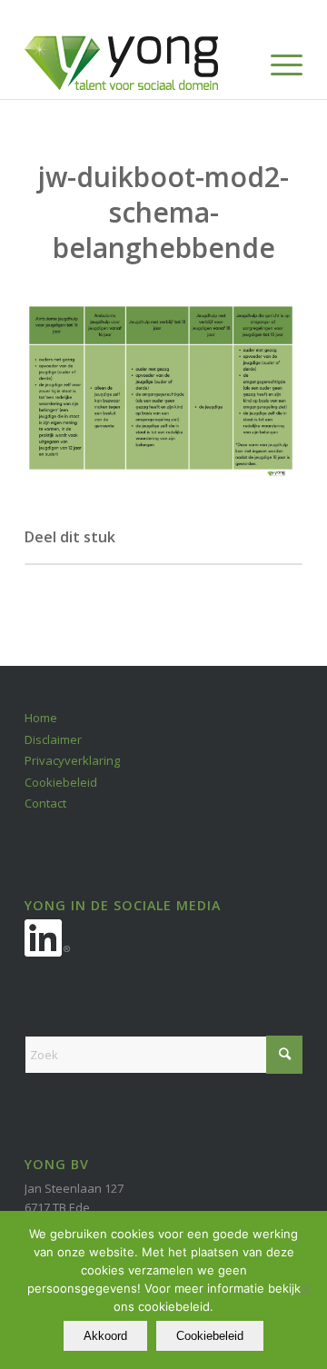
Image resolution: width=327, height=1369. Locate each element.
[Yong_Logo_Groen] (136, 62)
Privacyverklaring (72, 760)
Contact (45, 803)
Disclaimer (53, 739)
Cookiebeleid (61, 782)
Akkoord (105, 1336)
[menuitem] (277, 62)
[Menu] (277, 62)
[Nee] (304, 1290)
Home (41, 717)
